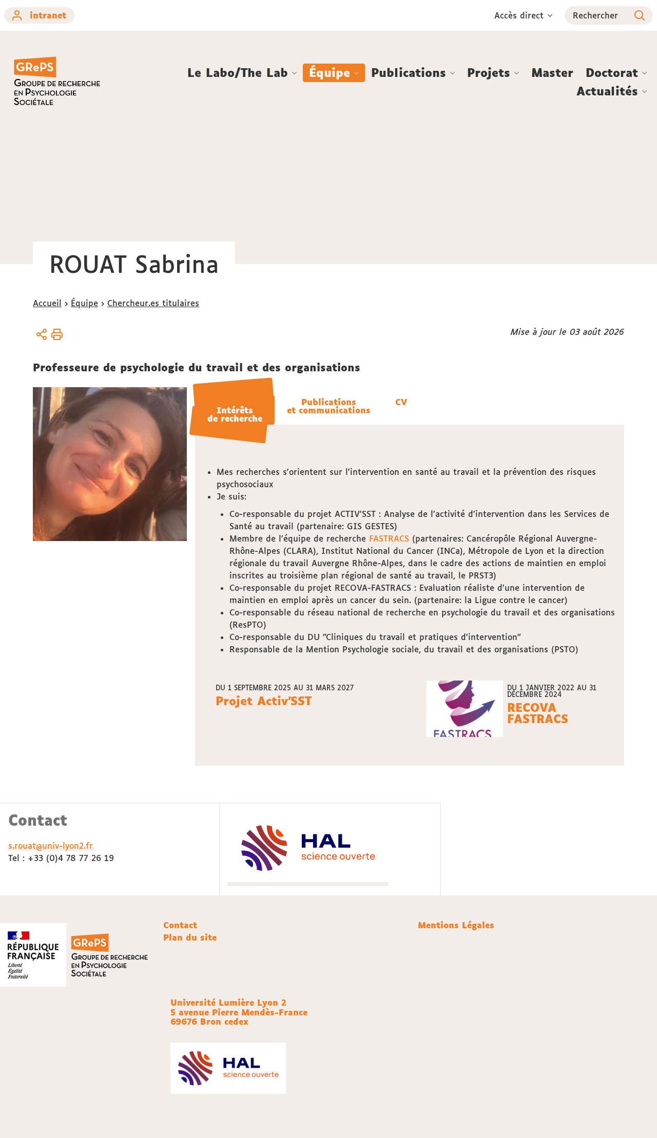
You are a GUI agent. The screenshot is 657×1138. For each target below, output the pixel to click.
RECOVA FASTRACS (537, 713)
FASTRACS (389, 538)
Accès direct (519, 15)
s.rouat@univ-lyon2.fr (50, 846)
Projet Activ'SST (264, 701)
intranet (48, 15)
